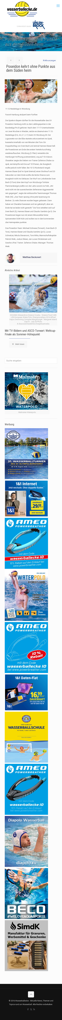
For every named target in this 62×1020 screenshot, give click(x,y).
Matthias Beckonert (32, 257)
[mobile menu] (58, 5)
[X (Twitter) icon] (31, 1009)
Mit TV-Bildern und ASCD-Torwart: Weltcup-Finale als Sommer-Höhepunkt (30, 332)
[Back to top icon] (31, 994)
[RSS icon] (34, 1009)
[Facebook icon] (28, 1009)
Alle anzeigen (50, 60)
